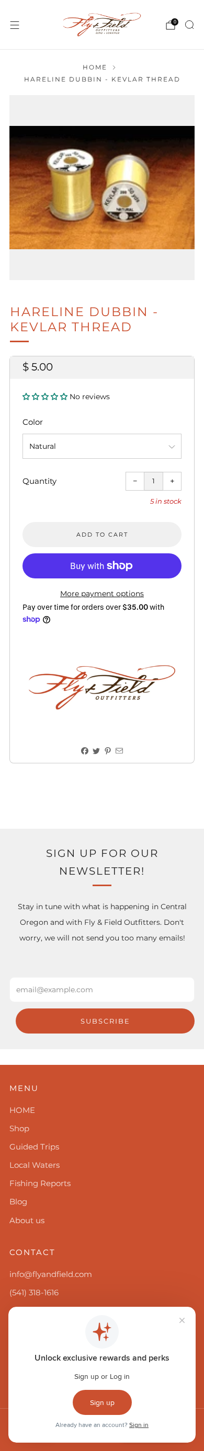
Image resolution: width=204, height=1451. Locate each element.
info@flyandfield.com (50, 1274)
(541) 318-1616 (34, 1292)
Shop (19, 1128)
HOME (22, 1110)
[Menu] (14, 25)
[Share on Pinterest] (108, 751)
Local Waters (34, 1165)
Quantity (39, 481)
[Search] (189, 24)
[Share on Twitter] (96, 751)
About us (26, 1220)
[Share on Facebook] (85, 751)
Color (32, 422)
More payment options (102, 593)
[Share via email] (119, 751)
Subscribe (105, 1021)
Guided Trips (34, 1147)
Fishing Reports (40, 1183)
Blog (18, 1201)
